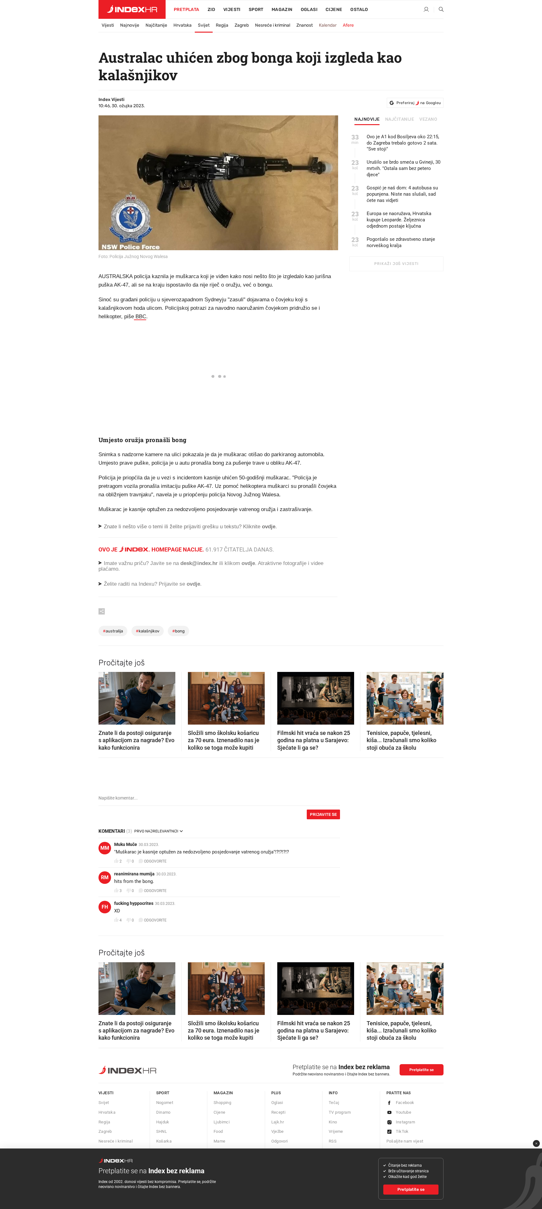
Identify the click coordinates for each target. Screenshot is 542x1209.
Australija (113, 631)
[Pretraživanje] (439, 9)
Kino (333, 1122)
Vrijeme (336, 1131)
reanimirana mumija (134, 873)
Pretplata (186, 9)
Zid (211, 9)
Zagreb (242, 25)
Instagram (405, 1122)
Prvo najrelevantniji (156, 831)
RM (105, 877)
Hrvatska (182, 25)
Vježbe (277, 1131)
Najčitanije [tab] (399, 119)
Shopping (222, 1102)
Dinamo (163, 1112)
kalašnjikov (147, 631)
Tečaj (334, 1102)
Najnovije (129, 25)
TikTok (402, 1131)
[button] (106, 696)
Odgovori (279, 1141)
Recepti (278, 1112)
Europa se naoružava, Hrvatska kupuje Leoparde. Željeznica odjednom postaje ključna (399, 220)
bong (178, 631)
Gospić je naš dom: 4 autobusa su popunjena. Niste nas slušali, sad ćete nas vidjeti (402, 194)
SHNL (161, 1131)
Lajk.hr (277, 1122)
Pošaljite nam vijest (404, 1141)
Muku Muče (125, 844)
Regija (222, 25)
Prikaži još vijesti (396, 263)
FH (105, 907)
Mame (220, 1141)
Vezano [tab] (428, 119)
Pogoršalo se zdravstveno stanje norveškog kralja (401, 242)
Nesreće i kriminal (272, 25)
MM (104, 848)
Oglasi (309, 9)
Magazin (223, 1092)
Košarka (164, 1141)
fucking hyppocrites (133, 903)
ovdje (248, 563)
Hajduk (162, 1122)
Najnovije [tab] (367, 119)
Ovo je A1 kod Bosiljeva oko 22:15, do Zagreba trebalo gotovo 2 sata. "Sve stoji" (403, 143)
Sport (256, 9)
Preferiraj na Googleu (418, 103)
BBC (140, 316)
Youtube (404, 1112)
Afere (348, 25)
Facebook (405, 1102)
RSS (333, 1141)
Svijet (204, 25)
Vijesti (232, 9)
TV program (340, 1112)
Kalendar (328, 25)
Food (218, 1131)
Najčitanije (156, 25)
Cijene (334, 9)
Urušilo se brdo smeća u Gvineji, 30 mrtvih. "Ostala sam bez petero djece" (403, 168)
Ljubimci (222, 1122)
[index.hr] (132, 9)
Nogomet (164, 1102)
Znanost (304, 25)
